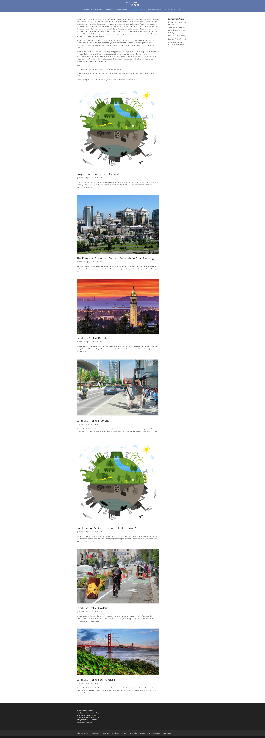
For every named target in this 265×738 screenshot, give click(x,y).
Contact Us (167, 733)
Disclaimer (156, 733)
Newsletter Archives (118, 733)
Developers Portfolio (155, 10)
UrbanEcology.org (83, 733)
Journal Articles (170, 10)
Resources (105, 733)
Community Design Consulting (116, 10)
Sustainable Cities (136, 10)
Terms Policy (133, 733)
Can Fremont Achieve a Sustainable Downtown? (106, 528)
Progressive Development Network (98, 174)
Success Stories (96, 10)
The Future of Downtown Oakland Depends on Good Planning (115, 258)
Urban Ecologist (84, 178)
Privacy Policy (145, 733)
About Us (95, 733)
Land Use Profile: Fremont (93, 420)
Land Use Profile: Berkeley (93, 338)
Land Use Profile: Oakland (92, 608)
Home (86, 10)
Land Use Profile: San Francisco (96, 680)
